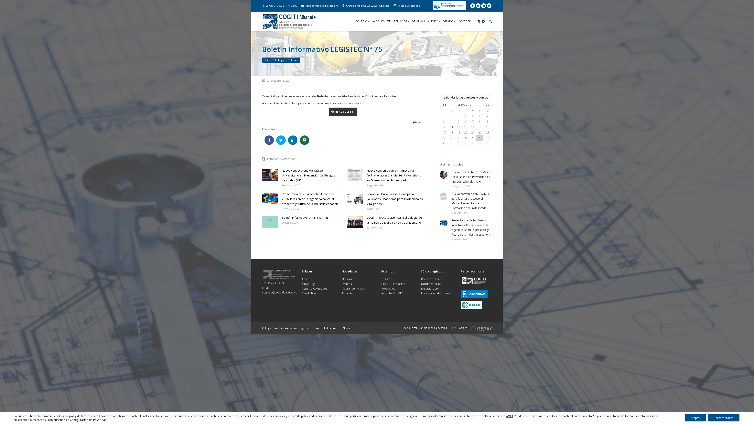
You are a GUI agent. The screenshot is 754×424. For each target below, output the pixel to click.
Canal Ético (309, 293)
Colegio (279, 60)
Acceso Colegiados (409, 5)
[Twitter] (478, 5)
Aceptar (695, 418)
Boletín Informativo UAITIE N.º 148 (305, 217)
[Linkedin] (483, 5)
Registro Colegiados (314, 288)
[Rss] (489, 5)
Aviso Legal (410, 327)
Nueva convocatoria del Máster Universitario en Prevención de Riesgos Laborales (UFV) (308, 175)
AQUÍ (509, 416)
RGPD (452, 327)
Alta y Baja (309, 284)
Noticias (292, 60)
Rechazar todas (724, 418)
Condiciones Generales (433, 327)
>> (488, 105)
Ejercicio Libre (430, 288)
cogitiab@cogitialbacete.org (321, 5)
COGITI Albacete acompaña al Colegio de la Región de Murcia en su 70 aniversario (394, 220)
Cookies (462, 327)
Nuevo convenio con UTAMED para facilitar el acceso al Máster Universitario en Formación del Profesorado (394, 175)
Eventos (347, 284)
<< (444, 105)
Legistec (386, 279)
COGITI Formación (393, 284)
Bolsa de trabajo (431, 279)
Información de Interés (435, 293)
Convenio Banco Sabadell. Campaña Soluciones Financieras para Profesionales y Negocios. (395, 199)
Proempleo (388, 288)
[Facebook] (472, 5)
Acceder (307, 279)
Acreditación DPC (392, 293)
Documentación (431, 284)
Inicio (268, 60)
